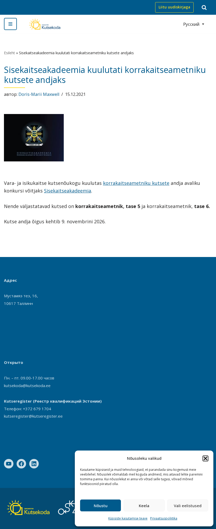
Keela (144, 505)
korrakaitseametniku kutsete (136, 183)
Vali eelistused (188, 505)
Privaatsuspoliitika (163, 518)
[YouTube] (8, 463)
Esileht (9, 52)
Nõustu (100, 505)
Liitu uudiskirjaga (174, 7)
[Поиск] (204, 7)
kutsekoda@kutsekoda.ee (27, 385)
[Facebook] (21, 463)
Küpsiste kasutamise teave (128, 518)
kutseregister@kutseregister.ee (33, 416)
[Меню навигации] (10, 24)
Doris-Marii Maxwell (38, 94)
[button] (205, 458)
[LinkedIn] (34, 463)
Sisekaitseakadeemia (67, 190)
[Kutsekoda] (44, 24)
